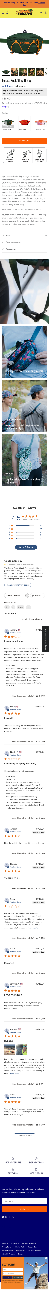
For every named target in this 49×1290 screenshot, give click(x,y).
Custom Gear (32, 1247)
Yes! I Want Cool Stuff (7, 1277)
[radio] (8, 123)
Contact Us (15, 1243)
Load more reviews (24, 1135)
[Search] (8, 13)
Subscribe (24, 1209)
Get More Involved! (34, 1250)
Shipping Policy (20, 1247)
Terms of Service (7, 1250)
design (20, 607)
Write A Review (26, 547)
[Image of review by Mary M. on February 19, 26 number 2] (21, 1049)
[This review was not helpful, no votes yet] (42, 696)
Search (20, 1254)
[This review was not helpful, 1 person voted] (42, 1084)
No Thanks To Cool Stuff (18, 1278)
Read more (33, 928)
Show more (10, 613)
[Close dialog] (46, 1258)
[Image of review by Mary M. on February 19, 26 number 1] (9, 1049)
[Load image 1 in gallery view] (24, 42)
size (7, 607)
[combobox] (33, 619)
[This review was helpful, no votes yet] (37, 696)
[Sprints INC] (24, 13)
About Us (5, 1243)
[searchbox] (14, 595)
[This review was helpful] (37, 938)
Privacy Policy (6, 1247)
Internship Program (8, 1254)
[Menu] (3, 13)
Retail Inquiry (20, 1250)
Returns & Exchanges (29, 1243)
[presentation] (4, 123)
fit (13, 607)
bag (28, 607)
